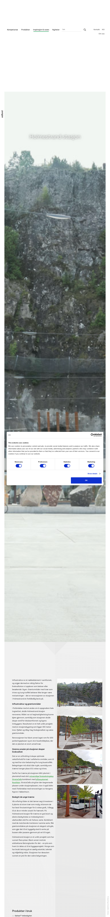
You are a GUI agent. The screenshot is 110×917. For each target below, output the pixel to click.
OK (86, 480)
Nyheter (56, 29)
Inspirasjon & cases (41, 29)
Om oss (102, 34)
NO (103, 29)
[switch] (43, 465)
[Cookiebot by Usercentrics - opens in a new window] (92, 435)
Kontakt (97, 29)
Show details (92, 474)
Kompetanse (12, 29)
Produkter (25, 29)
